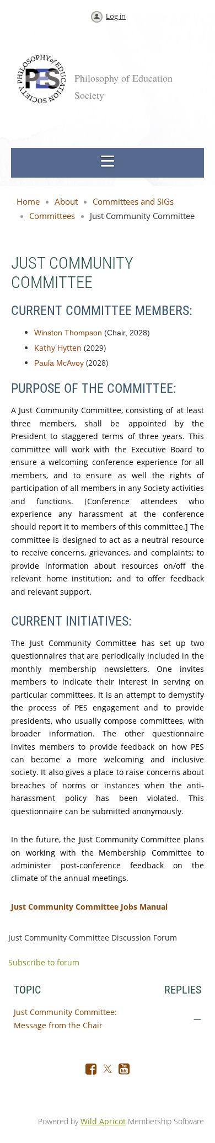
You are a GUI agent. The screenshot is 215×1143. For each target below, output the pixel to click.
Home (28, 201)
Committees (52, 215)
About (66, 201)
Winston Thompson (68, 332)
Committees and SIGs (133, 201)
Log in (116, 16)
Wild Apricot (103, 1121)
